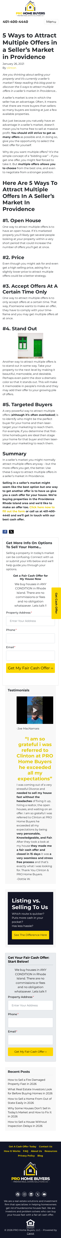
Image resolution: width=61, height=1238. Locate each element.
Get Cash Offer (56, 603)
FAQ (25, 1151)
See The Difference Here (30, 935)
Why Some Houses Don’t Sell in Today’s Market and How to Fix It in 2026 (30, 1112)
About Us (36, 1151)
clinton (11, 67)
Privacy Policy (26, 1155)
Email (10, 647)
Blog (40, 1155)
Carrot (30, 1233)
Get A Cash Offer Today (22, 1146)
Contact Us (45, 1146)
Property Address (19, 612)
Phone (11, 630)
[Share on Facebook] (5, 532)
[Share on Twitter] (11, 532)
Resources (51, 1151)
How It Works (12, 1151)
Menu (51, 22)
